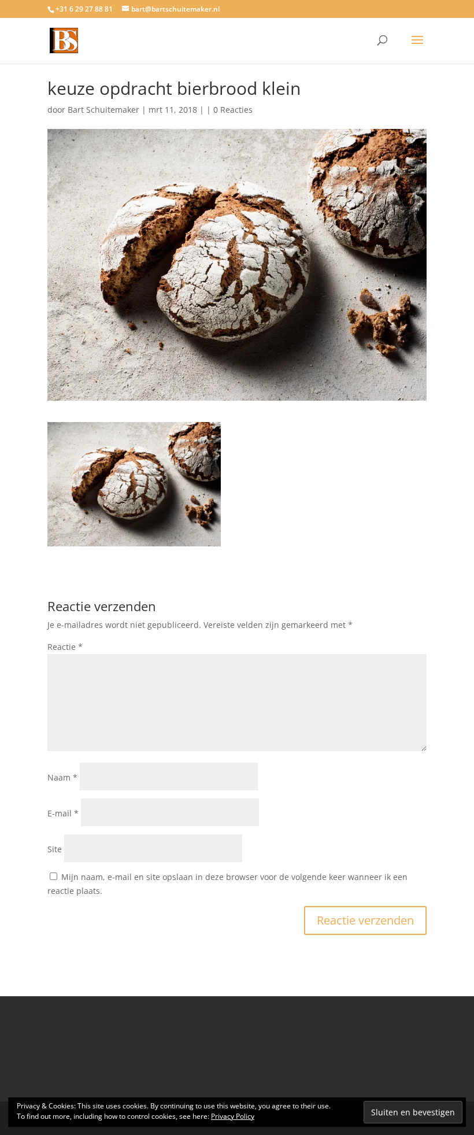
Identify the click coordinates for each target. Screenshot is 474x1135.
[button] (134, 484)
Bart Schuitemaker (103, 109)
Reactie (65, 646)
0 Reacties (233, 109)
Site (54, 849)
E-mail (63, 813)
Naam (62, 777)
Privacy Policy (232, 1116)
